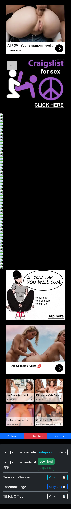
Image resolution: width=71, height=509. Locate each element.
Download (46, 461)
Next (57, 436)
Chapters (37, 436)
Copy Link (46, 468)
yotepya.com (48, 452)
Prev (13, 436)
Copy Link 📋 (57, 477)
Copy (62, 452)
